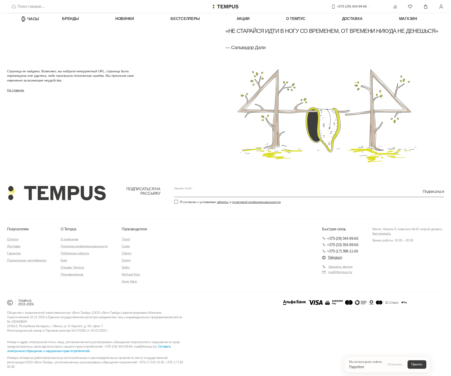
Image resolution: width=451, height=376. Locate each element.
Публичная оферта (75, 253)
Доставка (352, 19)
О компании (69, 239)
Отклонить (395, 364)
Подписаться (433, 191)
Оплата (12, 239)
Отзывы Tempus (72, 267)
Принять (417, 364)
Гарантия (14, 253)
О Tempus (68, 229)
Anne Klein (129, 281)
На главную (15, 90)
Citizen (126, 253)
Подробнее (356, 366)
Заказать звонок (340, 266)
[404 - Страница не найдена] (225, 6)
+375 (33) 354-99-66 (342, 245)
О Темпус (295, 19)
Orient (126, 260)
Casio (126, 246)
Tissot (126, 239)
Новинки (124, 19)
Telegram (335, 258)
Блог (64, 260)
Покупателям (17, 229)
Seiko (126, 267)
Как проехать (381, 233)
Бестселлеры (185, 19)
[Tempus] (56, 193)
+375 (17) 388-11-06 (342, 251)
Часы (33, 19)
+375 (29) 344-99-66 (342, 238)
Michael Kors (131, 274)
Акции (243, 19)
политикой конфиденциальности (256, 202)
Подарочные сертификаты (27, 260)
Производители (72, 274)
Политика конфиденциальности (84, 246)
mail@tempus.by (340, 272)
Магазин (408, 19)
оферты (223, 202)
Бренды (70, 19)
